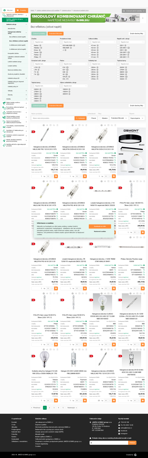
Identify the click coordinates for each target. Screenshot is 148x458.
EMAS (32, 10)
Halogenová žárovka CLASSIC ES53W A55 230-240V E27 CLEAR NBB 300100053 (102, 316)
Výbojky (10, 90)
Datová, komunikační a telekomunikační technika (13, 121)
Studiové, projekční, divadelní (16, 74)
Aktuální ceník (39, 434)
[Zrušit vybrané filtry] (32, 42)
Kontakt (14, 422)
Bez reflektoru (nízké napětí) (17, 37)
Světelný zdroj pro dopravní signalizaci (16, 82)
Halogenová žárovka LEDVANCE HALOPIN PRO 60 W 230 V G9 (44, 260)
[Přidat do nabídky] (57, 125)
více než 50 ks (80, 153)
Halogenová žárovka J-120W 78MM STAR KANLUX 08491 (102, 260)
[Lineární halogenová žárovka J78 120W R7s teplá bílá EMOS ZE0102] (73, 247)
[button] (142, 18)
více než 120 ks (51, 153)
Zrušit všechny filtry (136, 33)
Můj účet (10, 10)
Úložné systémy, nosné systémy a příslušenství (13, 117)
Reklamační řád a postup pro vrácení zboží (49, 429)
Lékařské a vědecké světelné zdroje (16, 57)
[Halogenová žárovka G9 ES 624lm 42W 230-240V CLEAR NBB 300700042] (131, 359)
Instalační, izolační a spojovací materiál (15, 135)
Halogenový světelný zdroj (14, 32)
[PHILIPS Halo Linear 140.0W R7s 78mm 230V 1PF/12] (131, 190)
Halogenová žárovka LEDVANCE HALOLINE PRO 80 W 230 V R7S (44, 204)
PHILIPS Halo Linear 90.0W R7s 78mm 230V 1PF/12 (73, 316)
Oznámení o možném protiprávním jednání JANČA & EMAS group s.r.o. (58, 441)
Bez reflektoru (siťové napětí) (18, 41)
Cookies (38, 446)
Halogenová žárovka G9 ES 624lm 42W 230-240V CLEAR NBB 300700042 (131, 372)
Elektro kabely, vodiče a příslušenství (13, 103)
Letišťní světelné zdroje (14, 61)
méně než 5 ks (109, 265)
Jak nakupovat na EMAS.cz (44, 422)
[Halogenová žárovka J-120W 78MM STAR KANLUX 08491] (102, 247)
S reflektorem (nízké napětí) (17, 45)
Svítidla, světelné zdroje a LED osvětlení (14, 19)
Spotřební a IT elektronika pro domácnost (14, 131)
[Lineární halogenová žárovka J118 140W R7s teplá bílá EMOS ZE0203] (102, 190)
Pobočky (14, 434)
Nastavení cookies (100, 231)
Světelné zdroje (11, 24)
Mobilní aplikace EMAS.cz (43, 437)
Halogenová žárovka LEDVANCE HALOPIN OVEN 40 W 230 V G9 (73, 148)
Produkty (23, 10)
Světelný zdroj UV (13, 86)
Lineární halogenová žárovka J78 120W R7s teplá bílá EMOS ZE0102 (73, 260)
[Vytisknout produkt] (43, 125)
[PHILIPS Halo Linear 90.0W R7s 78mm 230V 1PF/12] (73, 303)
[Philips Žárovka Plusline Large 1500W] (131, 247)
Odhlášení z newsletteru (19, 441)
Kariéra (14, 437)
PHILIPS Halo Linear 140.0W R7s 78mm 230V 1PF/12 (131, 204)
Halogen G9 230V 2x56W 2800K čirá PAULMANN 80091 (73, 372)
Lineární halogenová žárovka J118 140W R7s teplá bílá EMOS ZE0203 (102, 204)
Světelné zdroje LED (13, 78)
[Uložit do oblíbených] (50, 125)
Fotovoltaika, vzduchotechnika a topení (15, 126)
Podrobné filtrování (55, 33)
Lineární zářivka (12, 66)
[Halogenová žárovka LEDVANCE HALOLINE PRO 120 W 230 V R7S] (44, 134)
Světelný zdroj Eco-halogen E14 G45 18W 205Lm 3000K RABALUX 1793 (44, 372)
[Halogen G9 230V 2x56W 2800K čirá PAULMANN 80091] (73, 359)
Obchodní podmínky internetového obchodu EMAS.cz (52, 427)
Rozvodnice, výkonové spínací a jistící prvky (15, 107)
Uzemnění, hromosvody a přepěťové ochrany (13, 112)
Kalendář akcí (16, 432)
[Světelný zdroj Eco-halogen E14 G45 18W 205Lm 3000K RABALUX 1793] (44, 359)
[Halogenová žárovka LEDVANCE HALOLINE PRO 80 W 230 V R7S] (44, 190)
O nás (13, 425)
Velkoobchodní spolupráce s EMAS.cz (47, 439)
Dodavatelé (15, 439)
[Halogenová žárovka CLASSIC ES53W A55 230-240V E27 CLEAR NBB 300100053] (102, 303)
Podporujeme (16, 429)
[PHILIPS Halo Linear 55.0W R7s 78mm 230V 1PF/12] (44, 303)
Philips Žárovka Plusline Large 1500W (131, 260)
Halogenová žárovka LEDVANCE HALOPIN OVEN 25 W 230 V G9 (102, 148)
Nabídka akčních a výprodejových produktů (16, 145)
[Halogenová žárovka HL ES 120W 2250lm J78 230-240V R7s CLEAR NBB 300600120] (131, 303)
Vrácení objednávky (41, 444)
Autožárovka (11, 28)
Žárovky (10, 95)
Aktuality (14, 427)
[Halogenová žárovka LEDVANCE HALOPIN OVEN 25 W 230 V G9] (102, 134)
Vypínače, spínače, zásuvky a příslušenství (14, 15)
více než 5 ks (81, 209)
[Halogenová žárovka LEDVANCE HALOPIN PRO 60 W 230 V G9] (44, 247)
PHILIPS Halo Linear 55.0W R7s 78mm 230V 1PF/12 (44, 316)
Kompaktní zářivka (13, 53)
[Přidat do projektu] (54, 125)
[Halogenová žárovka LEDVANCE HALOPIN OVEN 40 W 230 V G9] (73, 134)
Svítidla (8, 99)
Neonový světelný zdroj (14, 70)
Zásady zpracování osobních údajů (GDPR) (49, 432)
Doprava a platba (40, 425)
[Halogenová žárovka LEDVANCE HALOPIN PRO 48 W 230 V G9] (73, 190)
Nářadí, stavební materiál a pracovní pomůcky (14, 140)
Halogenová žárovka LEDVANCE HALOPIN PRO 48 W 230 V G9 (73, 204)
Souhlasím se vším (100, 226)
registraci (39, 165)
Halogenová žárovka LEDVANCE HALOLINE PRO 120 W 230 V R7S (45, 148)
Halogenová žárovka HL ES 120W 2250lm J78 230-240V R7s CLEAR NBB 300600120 (131, 316)
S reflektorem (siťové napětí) (17, 49)
